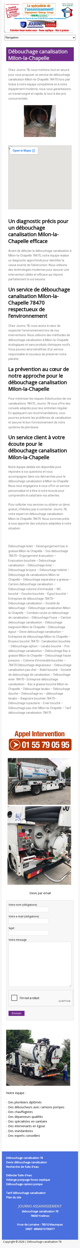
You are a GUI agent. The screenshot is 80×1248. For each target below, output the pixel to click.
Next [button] (65, 121)
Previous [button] (15, 121)
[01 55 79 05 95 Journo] (40, 17)
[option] (39, 121)
